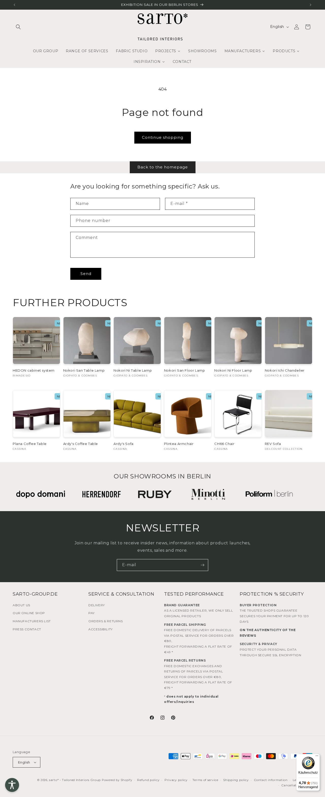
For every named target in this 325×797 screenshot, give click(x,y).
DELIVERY (96, 605)
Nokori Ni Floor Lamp (233, 370)
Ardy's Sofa (123, 444)
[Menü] (317, 757)
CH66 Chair (224, 444)
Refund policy (148, 780)
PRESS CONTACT (27, 629)
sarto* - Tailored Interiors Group (75, 780)
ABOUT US (21, 605)
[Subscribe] (202, 565)
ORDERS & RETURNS (105, 621)
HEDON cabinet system (34, 370)
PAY (91, 613)
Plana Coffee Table (30, 444)
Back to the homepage (162, 167)
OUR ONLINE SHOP (29, 613)
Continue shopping (162, 137)
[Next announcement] (310, 5)
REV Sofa (273, 444)
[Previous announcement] (14, 5)
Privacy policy (176, 780)
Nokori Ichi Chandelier (285, 370)
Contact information (271, 780)
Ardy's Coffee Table (80, 444)
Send (85, 273)
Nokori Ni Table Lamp (132, 370)
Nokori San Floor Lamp (184, 370)
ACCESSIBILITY (100, 629)
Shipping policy (236, 780)
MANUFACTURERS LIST (32, 621)
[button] (18, 26)
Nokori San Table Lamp (84, 370)
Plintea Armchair (179, 444)
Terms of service (205, 780)
